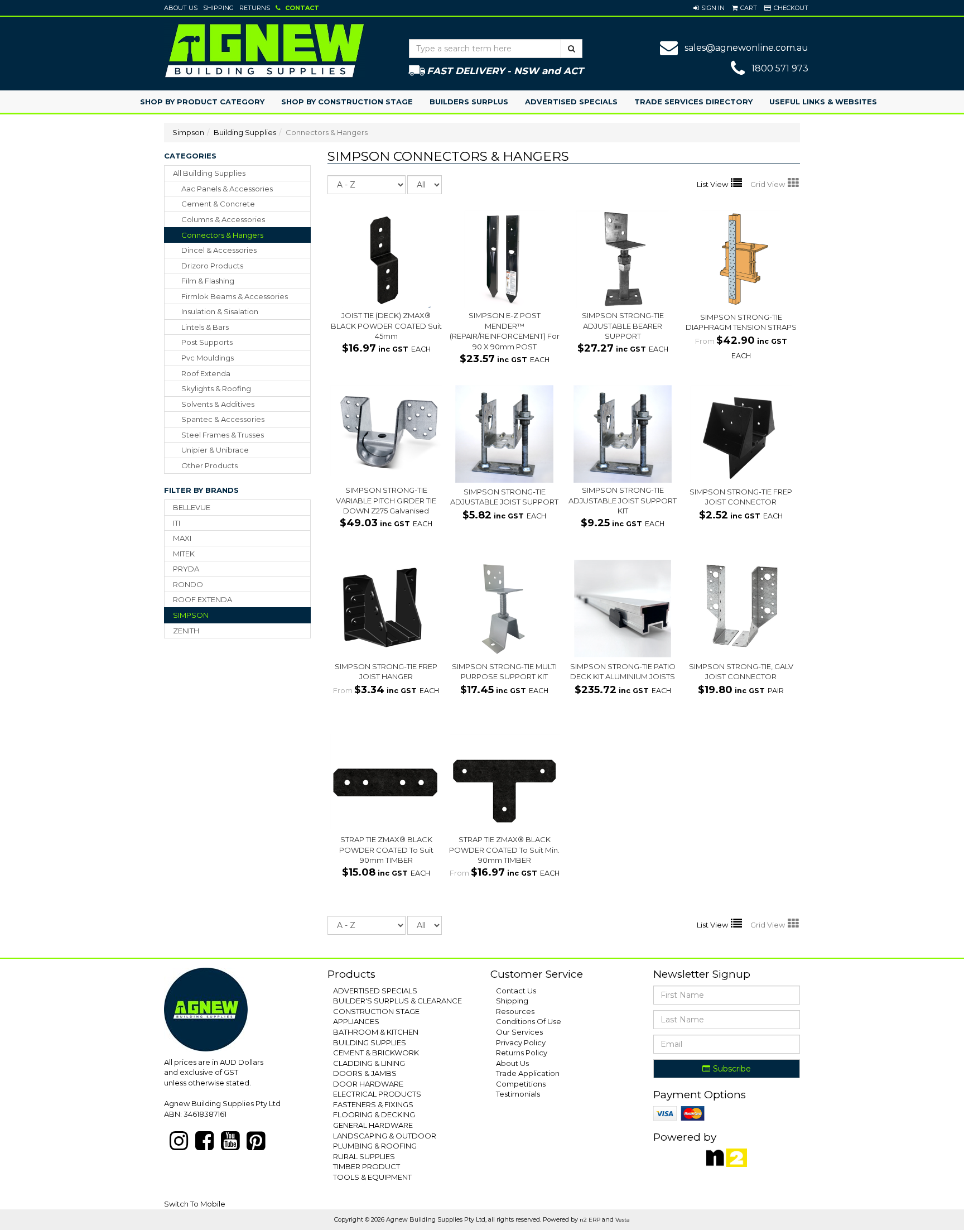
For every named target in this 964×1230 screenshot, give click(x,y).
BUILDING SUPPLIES (369, 1042)
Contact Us (516, 990)
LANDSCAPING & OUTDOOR (384, 1135)
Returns (254, 8)
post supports (207, 342)
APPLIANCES (356, 1021)
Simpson (188, 132)
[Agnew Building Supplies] (264, 50)
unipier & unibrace (215, 449)
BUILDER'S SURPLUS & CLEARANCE (397, 1000)
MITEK (184, 553)
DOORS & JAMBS (365, 1073)
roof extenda (205, 373)
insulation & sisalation (219, 311)
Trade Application (528, 1073)
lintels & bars (205, 327)
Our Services (519, 1031)
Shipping (218, 8)
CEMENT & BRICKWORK (376, 1052)
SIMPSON (191, 615)
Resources (515, 1011)
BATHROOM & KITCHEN (375, 1031)
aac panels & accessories (227, 188)
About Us (180, 8)
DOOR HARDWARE (368, 1083)
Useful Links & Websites (823, 101)
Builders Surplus (469, 101)
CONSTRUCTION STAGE (376, 1011)
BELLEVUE (191, 507)
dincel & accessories (219, 250)
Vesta (622, 1219)
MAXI (182, 538)
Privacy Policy (521, 1042)
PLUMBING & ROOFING (375, 1145)
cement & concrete (218, 203)
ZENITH (186, 630)
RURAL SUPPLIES (364, 1156)
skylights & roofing (216, 388)
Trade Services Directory (693, 101)
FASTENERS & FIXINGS (373, 1104)
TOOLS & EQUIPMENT (372, 1177)
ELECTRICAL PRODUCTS (377, 1093)
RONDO (188, 584)
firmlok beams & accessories (234, 296)
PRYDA (186, 568)
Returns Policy (521, 1052)
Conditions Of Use (528, 1021)
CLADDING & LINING (369, 1063)
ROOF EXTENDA (202, 599)
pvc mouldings (207, 357)
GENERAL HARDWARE (373, 1125)
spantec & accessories (222, 419)
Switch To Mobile (194, 1203)
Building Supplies (245, 132)
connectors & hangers (222, 234)
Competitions (521, 1083)
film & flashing (207, 280)
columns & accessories (223, 219)
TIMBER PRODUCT (366, 1166)
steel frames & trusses (222, 434)
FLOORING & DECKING (374, 1114)
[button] (709, 8)
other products (209, 465)
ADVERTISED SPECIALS (375, 990)
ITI (176, 522)
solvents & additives (217, 404)
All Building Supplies (209, 173)
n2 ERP (590, 1219)
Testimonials (518, 1093)
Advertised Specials (571, 101)
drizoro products (212, 265)
